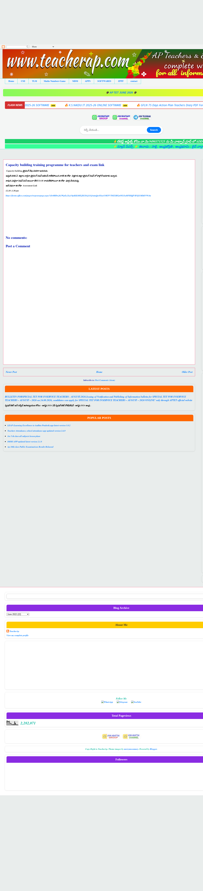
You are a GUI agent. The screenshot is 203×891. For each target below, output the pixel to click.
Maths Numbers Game (54, 81)
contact (134, 81)
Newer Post (11, 372)
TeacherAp (14, 631)
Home (11, 81)
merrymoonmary (131, 749)
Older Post (187, 372)
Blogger (153, 749)
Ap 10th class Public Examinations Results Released (30, 446)
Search (154, 130)
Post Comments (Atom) (105, 380)
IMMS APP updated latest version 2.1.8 (24, 441)
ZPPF (121, 81)
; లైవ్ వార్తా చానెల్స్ (181, 146)
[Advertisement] (95, 22)
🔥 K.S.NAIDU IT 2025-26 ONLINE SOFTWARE (58, 105)
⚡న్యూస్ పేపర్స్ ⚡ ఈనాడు (111, 146)
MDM (75, 81)
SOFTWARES (104, 81)
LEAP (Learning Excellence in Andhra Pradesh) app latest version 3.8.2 (38, 425)
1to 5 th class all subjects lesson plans (23, 436)
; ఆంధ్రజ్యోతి (145, 146)
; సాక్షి (133, 146)
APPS (88, 81)
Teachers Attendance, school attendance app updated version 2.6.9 (36, 430)
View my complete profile (18, 635)
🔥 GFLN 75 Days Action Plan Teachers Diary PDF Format (138, 105)
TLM (34, 81)
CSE (23, 81)
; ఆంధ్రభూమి (161, 146)
